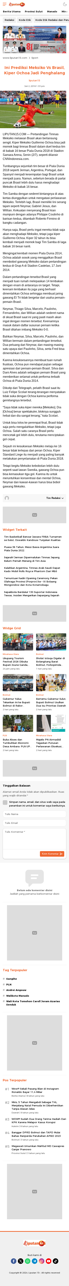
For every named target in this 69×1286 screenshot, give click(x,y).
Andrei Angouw (16, 990)
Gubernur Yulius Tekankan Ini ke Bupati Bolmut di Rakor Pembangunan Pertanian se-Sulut (18, 705)
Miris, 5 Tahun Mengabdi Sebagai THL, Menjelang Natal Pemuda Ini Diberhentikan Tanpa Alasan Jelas (37, 1105)
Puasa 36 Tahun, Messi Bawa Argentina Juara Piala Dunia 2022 (31, 549)
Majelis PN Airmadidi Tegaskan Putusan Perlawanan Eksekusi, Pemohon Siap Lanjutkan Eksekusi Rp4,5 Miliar (51, 746)
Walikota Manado (17, 995)
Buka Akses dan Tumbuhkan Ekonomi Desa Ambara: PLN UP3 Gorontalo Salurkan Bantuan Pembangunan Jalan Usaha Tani (17, 748)
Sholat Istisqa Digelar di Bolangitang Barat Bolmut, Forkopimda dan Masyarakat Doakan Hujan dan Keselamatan (51, 665)
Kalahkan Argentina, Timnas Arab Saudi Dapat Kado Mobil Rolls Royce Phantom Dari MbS (32, 569)
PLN (8, 984)
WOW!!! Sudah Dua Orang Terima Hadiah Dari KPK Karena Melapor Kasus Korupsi (39, 1120)
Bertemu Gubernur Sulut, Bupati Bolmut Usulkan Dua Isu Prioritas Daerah (51, 702)
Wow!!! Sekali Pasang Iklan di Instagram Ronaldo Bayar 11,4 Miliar (35, 1090)
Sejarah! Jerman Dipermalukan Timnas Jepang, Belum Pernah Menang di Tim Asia (32, 559)
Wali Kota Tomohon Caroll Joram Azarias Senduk (33, 1003)
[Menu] (3, 4)
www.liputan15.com (15, 57)
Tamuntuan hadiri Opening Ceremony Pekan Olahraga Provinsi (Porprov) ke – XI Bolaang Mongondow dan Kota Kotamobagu (31, 581)
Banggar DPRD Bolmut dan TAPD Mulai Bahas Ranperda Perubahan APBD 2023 (36, 1134)
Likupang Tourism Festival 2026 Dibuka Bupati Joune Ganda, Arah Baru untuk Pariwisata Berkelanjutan (18, 665)
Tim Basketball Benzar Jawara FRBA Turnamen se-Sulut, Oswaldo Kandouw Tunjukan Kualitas (33, 538)
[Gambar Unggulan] (33, 127)
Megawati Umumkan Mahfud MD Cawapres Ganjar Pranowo (38, 1148)
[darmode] (65, 4)
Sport (34, 57)
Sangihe (11, 978)
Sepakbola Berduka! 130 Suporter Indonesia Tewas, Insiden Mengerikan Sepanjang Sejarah (31, 594)
